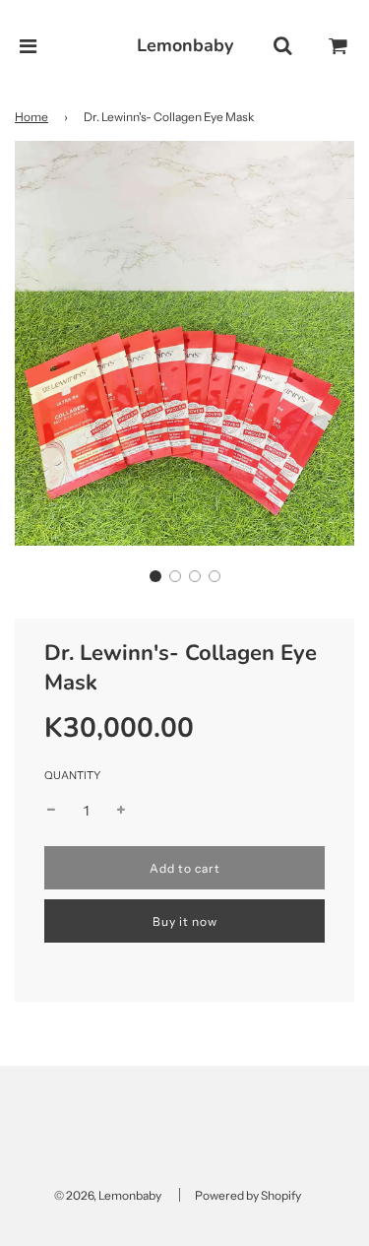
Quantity (72, 775)
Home (31, 116)
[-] (51, 810)
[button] (155, 576)
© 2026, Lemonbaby (107, 1195)
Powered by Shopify (248, 1195)
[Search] (282, 46)
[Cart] (338, 46)
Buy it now (185, 921)
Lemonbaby (185, 45)
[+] (121, 810)
